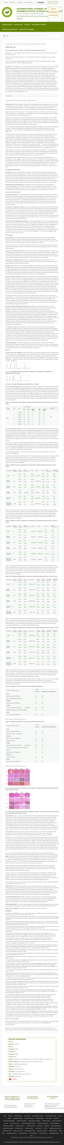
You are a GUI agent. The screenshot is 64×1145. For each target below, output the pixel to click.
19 (15, 1051)
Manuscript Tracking (17, 1118)
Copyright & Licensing (30, 1130)
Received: (11, 1066)
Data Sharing (38, 1128)
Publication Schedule (21, 1121)
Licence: (11, 1056)
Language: (12, 1054)
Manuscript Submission (50, 1116)
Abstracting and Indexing (34, 1121)
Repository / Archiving (42, 1130)
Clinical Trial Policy (20, 1125)
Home (6, 36)
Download (14, 1079)
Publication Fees (53, 1130)
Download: (12, 1049)
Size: (10, 1046)
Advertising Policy (23, 1133)
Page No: (11, 1044)
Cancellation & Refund (11, 1133)
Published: (12, 1076)
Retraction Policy (19, 1128)
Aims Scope (48, 1118)
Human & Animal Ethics (42, 1123)
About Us (10, 1116)
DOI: (10, 1074)
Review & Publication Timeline (28, 1123)
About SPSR (56, 1118)
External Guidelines (54, 1123)
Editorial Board (18, 1116)
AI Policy (45, 1128)
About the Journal (40, 1118)
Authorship (39, 1125)
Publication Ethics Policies (55, 1128)
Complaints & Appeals (8, 1128)
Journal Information (29, 1118)
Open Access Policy (18, 1130)
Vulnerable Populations (8, 1125)
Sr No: (10, 1041)
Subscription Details (54, 1133)
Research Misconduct (56, 1125)
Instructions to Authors (37, 1116)
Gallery (9, 1118)
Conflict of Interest (30, 1125)
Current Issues (27, 1116)
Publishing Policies (7, 1130)
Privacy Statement (43, 1133)
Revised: (11, 1069)
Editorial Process (46, 1121)
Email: (10, 1064)
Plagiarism (46, 1125)
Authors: (11, 1059)
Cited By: (11, 1051)
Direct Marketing (33, 1133)
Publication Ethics (29, 1128)
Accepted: (12, 1071)
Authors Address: (14, 1061)
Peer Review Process (14, 1123)
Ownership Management (9, 1121)
